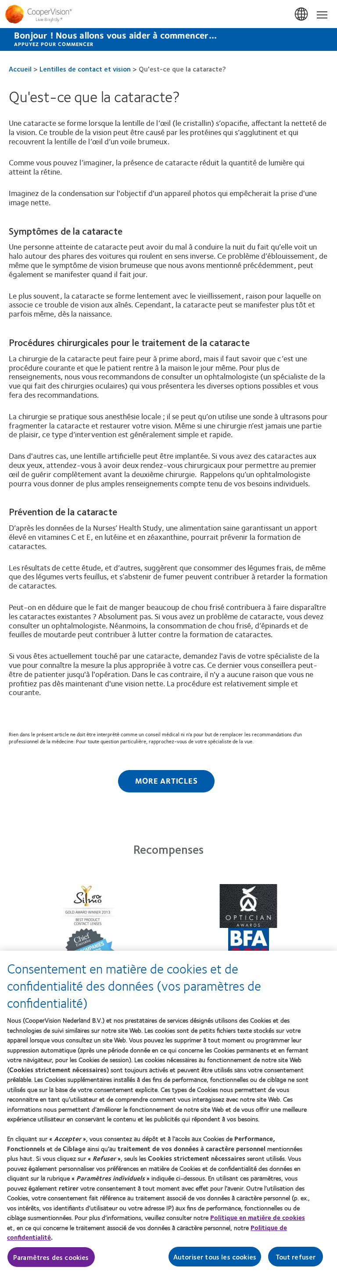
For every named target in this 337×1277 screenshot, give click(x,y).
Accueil (20, 68)
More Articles (166, 780)
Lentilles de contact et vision (85, 68)
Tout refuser (296, 1256)
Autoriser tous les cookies (214, 1256)
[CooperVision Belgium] (168, 14)
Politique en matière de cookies (257, 1217)
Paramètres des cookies (51, 1257)
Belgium (302, 14)
